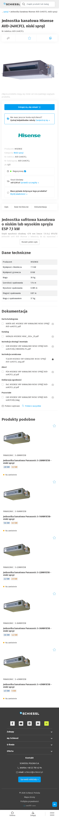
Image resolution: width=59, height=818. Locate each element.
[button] (52, 814)
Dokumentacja (40, 207)
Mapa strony (29, 797)
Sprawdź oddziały (28, 779)
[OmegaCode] (29, 806)
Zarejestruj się (42, 120)
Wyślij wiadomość (18, 194)
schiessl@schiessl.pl (33, 772)
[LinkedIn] (29, 723)
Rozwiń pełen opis (30, 242)
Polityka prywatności (29, 801)
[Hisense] (38, 723)
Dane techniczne (21, 207)
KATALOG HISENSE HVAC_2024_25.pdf (22, 336)
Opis (6, 207)
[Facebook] (12, 723)
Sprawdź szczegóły (29, 182)
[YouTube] (21, 723)
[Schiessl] (10, 4)
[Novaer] (46, 723)
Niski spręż (18, 153)
